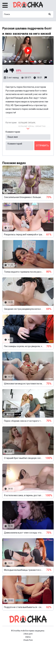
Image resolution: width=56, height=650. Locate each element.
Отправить (42, 145)
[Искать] (49, 14)
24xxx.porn (28, 634)
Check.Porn (28, 640)
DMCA (28, 637)
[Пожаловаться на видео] (46, 78)
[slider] (12, 61)
